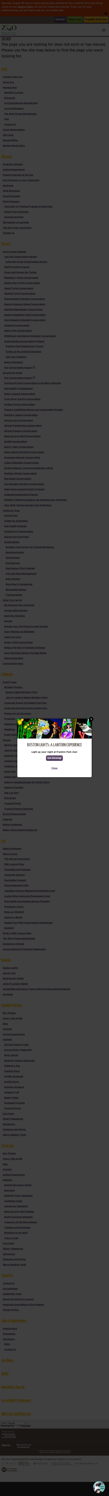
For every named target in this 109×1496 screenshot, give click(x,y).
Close (54, 768)
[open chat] (100, 1487)
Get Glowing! (54, 758)
